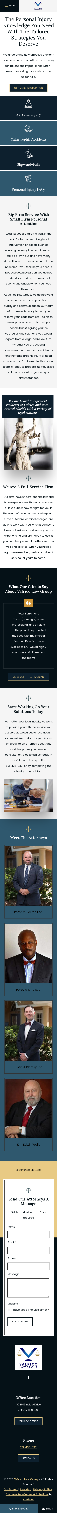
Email (11, 1242)
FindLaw (28, 1499)
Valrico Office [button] (28, 1421)
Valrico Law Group (26, 1479)
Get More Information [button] (28, 88)
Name (11, 1227)
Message (13, 1274)
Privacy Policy (42, 1489)
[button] (9, 5)
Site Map (25, 1489)
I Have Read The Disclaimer (30, 1310)
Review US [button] (29, 1458)
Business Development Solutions (27, 1494)
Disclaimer (13, 1303)
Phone (11, 1258)
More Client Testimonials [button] (28, 677)
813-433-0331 (14, 766)
